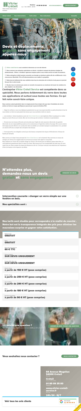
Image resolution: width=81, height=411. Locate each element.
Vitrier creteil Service (13, 67)
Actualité (74, 16)
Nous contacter (70, 356)
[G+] (73, 79)
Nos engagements (55, 5)
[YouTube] (73, 84)
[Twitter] (73, 74)
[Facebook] (73, 69)
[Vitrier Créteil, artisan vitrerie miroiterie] (12, 5)
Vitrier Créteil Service (27, 89)
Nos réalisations (45, 16)
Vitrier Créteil (6, 16)
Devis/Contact (70, 5)
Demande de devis (69, 173)
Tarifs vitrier (33, 16)
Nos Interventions (20, 16)
